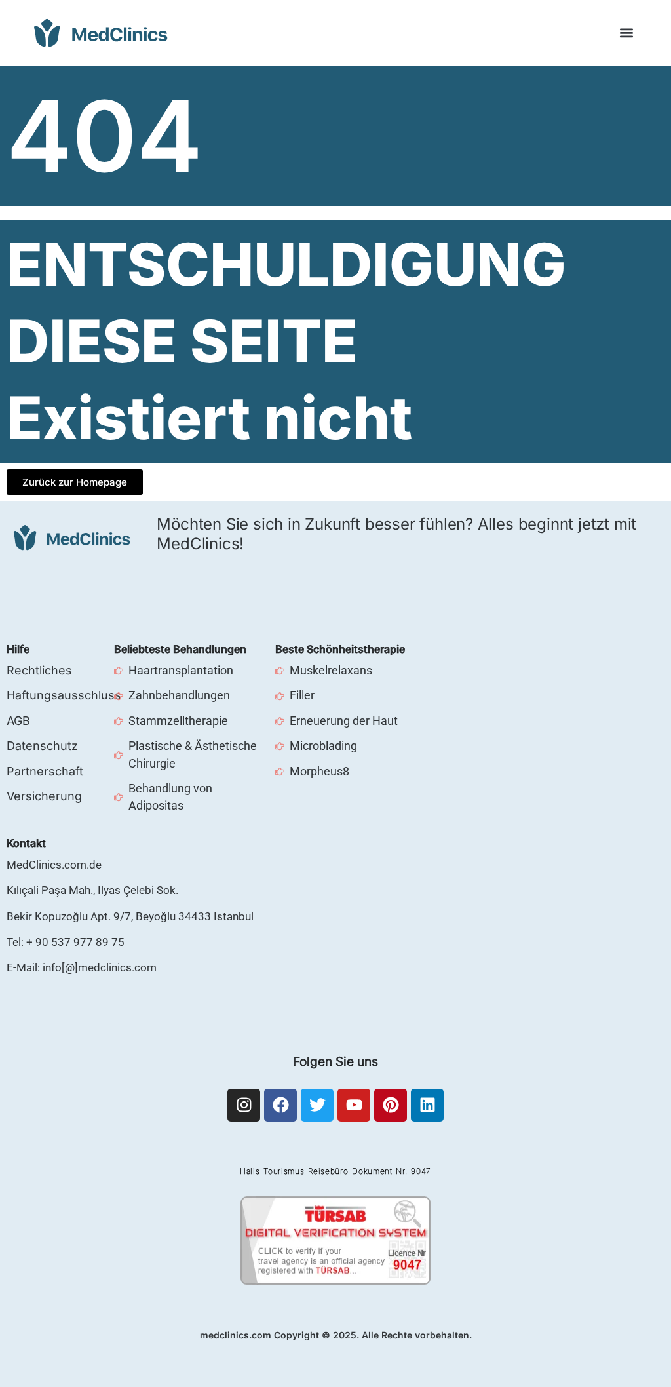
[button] (627, 33)
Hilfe (18, 648)
